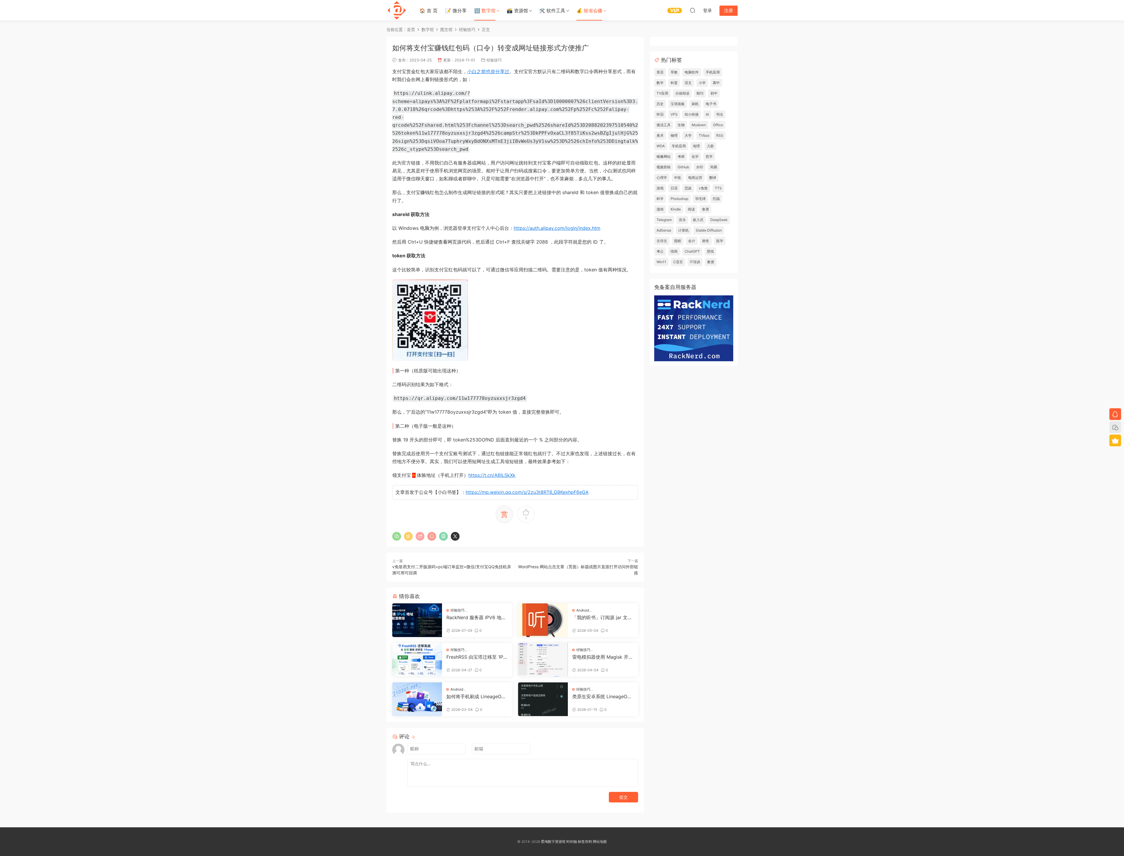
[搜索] (692, 10)
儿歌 (710, 146)
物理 (674, 135)
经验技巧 (494, 60)
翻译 (712, 177)
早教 (674, 72)
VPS (674, 114)
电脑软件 (692, 72)
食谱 (705, 209)
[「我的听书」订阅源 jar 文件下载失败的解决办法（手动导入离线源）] (543, 620)
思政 (688, 188)
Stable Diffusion (709, 230)
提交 (623, 797)
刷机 (695, 104)
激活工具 (664, 125)
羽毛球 (700, 198)
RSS (719, 135)
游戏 (660, 188)
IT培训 (695, 262)
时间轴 (571, 841)
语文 (688, 83)
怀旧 (660, 114)
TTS (718, 188)
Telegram (664, 220)
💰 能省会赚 (589, 10)
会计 (691, 241)
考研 (681, 156)
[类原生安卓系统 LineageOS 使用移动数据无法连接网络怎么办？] (543, 699)
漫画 (660, 209)
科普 (674, 83)
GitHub (683, 167)
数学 (660, 83)
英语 (660, 72)
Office (718, 125)
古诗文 (662, 241)
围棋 (677, 241)
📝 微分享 (456, 10)
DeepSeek (719, 220)
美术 (660, 135)
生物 (681, 125)
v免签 (703, 188)
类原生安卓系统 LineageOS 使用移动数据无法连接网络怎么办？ (602, 696)
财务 (705, 241)
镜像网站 (664, 156)
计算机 (683, 230)
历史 (660, 104)
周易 (713, 167)
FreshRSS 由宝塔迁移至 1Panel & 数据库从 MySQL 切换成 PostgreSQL (476, 657)
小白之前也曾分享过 (488, 71)
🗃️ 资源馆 (517, 10)
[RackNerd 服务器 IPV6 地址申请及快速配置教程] (417, 620)
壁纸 (710, 251)
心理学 (662, 177)
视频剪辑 (664, 167)
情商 (674, 251)
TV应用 (662, 93)
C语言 (678, 262)
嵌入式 (698, 220)
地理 (696, 146)
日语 (674, 188)
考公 (660, 251)
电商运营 (695, 177)
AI (707, 114)
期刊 (699, 93)
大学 (688, 135)
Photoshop (679, 198)
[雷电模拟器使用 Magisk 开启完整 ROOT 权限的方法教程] (543, 660)
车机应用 (679, 146)
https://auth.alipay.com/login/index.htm (557, 228)
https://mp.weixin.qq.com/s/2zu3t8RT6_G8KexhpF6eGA (527, 492)
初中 (713, 93)
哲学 (709, 156)
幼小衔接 (692, 114)
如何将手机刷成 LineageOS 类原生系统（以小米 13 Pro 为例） (475, 696)
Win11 (661, 262)
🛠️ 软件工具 (552, 10)
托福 (716, 198)
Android (582, 610)
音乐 (682, 220)
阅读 (691, 209)
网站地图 (600, 841)
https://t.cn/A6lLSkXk (491, 475)
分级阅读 (682, 93)
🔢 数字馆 (485, 10)
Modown (699, 125)
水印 (699, 167)
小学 (702, 83)
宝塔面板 (678, 104)
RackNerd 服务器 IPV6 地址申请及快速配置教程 (476, 617)
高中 (716, 83)
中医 (677, 177)
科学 (660, 198)
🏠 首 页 (428, 10)
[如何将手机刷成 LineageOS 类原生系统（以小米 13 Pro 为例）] (417, 699)
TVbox (704, 135)
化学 (695, 156)
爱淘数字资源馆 (553, 841)
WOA (661, 146)
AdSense (664, 230)
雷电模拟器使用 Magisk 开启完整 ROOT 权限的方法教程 (602, 657)
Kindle (676, 209)
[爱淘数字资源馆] (396, 10)
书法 (719, 114)
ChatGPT (692, 251)
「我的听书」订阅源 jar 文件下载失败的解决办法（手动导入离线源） (602, 617)
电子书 (711, 104)
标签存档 (585, 841)
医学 (719, 241)
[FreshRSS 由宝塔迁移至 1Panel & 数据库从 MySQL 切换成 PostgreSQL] (417, 660)
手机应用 (713, 72)
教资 (710, 262)
